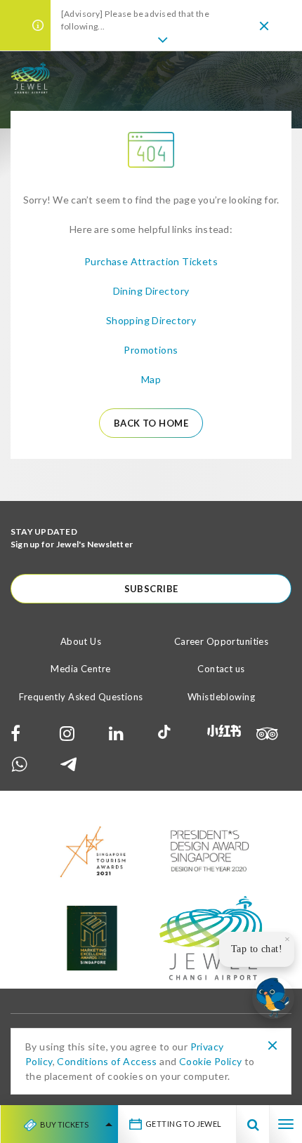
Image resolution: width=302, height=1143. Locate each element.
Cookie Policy (210, 1061)
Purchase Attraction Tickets (151, 261)
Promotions (151, 350)
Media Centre (80, 668)
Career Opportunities (221, 641)
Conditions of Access (107, 1061)
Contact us (220, 668)
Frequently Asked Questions (81, 696)
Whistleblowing (221, 696)
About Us (80, 641)
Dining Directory (151, 291)
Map (151, 379)
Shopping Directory (151, 320)
